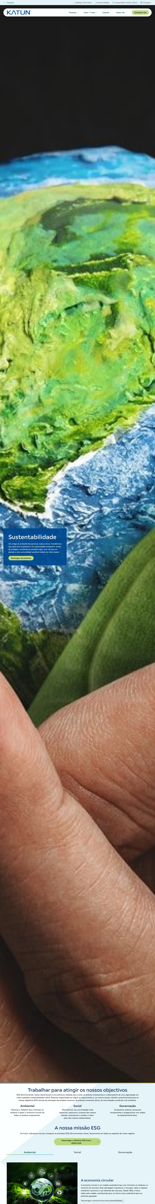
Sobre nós (120, 12)
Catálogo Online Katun (83, 2)
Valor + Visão (89, 12)
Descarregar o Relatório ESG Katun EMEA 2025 (76, 1141)
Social (77, 1152)
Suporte (105, 12)
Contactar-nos (140, 12)
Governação (125, 1152)
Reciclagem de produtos (21, 558)
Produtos (72, 12)
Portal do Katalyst (102, 2)
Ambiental (30, 1152)
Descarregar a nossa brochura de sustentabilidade (101, 1200)
